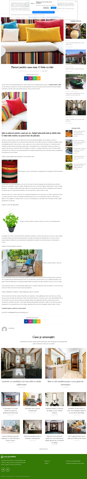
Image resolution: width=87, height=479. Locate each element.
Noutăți (67, 40)
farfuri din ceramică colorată (27, 236)
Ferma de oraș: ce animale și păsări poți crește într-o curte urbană (79, 150)
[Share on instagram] (30, 78)
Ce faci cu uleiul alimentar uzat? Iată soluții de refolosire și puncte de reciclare (79, 134)
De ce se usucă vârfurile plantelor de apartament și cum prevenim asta (79, 142)
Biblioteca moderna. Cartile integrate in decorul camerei (23, 292)
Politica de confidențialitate (52, 17)
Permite (53, 8)
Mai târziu (46, 8)
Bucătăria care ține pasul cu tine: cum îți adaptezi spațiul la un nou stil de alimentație (76, 411)
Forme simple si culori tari (14, 246)
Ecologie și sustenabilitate (71, 91)
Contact (47, 463)
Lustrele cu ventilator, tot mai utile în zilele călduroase (75, 120)
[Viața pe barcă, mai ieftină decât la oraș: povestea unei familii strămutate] (76, 81)
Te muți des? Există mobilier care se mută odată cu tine (75, 43)
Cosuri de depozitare (13, 205)
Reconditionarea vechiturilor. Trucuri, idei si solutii (20, 156)
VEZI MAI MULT (43, 449)
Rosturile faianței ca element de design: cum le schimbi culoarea (54, 411)
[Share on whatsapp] (35, 78)
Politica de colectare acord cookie (75, 463)
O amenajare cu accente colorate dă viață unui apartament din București (10, 411)
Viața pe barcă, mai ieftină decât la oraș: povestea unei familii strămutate (75, 94)
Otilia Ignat (44, 71)
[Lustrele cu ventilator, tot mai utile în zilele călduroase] (76, 107)
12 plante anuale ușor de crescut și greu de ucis (79, 157)
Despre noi (47, 461)
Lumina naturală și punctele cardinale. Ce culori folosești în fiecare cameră (10, 438)
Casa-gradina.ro (8, 457)
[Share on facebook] (26, 78)
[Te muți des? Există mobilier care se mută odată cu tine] (76, 31)
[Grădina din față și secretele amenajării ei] (76, 57)
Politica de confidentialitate (73, 461)
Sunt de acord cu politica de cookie (43, 12)
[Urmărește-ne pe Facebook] (3, 470)
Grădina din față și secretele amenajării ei (75, 68)
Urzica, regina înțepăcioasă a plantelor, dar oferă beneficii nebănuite (79, 165)
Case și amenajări (34, 71)
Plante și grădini (69, 66)
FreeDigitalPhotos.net (14, 312)
